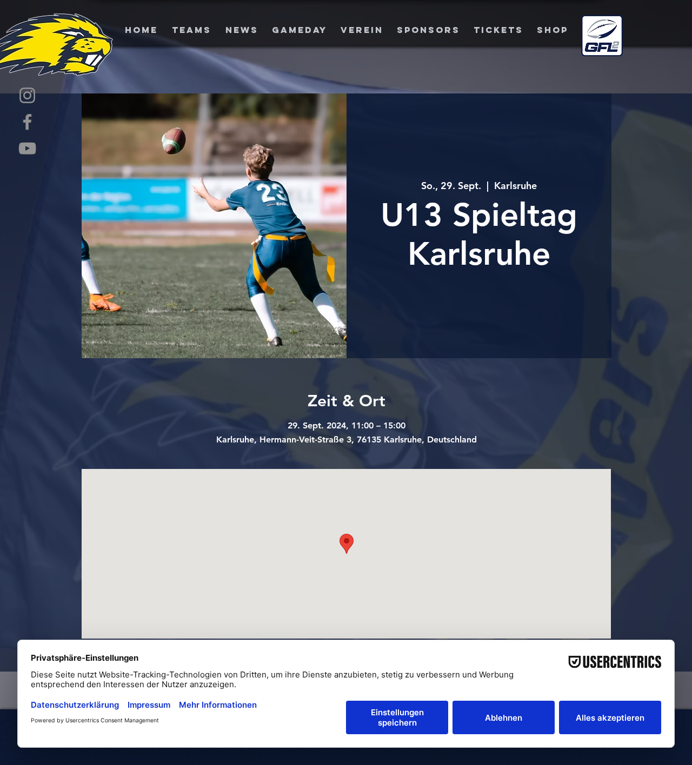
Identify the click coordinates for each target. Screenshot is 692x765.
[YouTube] (27, 148)
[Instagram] (27, 95)
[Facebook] (27, 121)
